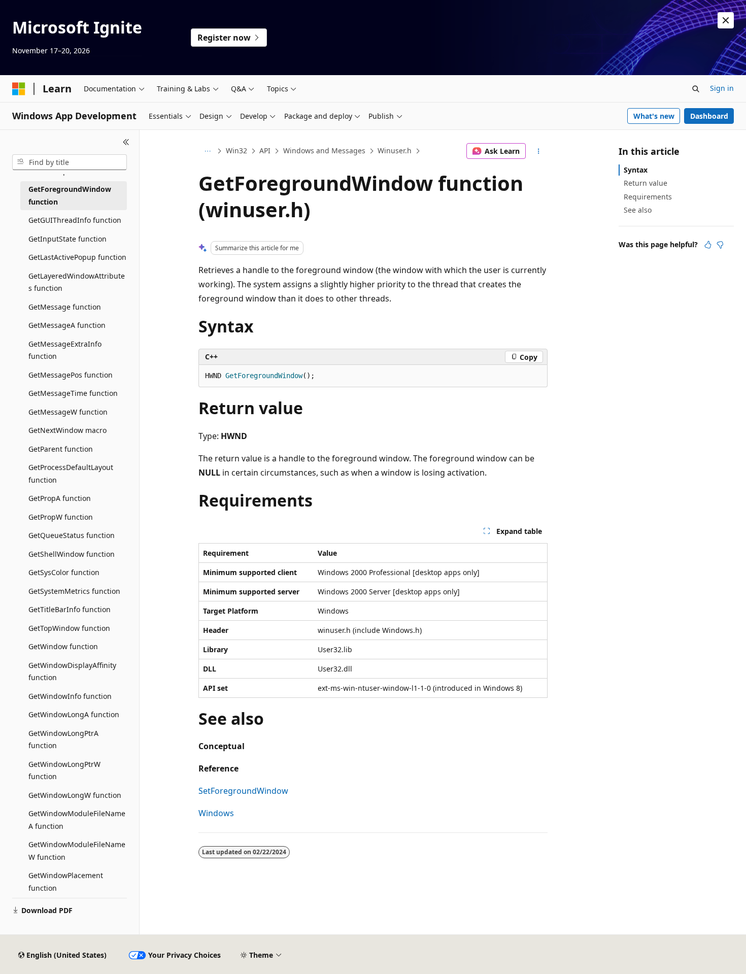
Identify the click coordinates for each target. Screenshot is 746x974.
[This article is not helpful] (720, 245)
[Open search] (696, 89)
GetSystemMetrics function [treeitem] (74, 591)
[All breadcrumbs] (207, 151)
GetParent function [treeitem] (60, 449)
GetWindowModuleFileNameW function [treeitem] (76, 850)
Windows (216, 813)
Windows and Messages (324, 150)
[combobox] (69, 162)
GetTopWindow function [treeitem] (69, 628)
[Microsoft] (18, 88)
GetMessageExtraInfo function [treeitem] (64, 350)
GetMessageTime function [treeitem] (73, 393)
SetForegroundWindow (243, 790)
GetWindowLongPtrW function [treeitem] (64, 770)
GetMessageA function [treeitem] (67, 325)
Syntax (636, 170)
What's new (653, 116)
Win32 (236, 150)
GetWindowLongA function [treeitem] (73, 714)
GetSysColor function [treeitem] (63, 572)
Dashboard (709, 116)
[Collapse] (126, 142)
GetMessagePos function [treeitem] (70, 375)
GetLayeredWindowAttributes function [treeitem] (76, 282)
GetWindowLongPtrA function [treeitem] (63, 739)
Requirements (648, 196)
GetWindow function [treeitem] (63, 646)
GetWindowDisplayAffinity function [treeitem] (72, 671)
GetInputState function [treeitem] (67, 239)
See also (638, 210)
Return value (645, 183)
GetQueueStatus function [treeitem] (71, 535)
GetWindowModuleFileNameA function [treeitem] (76, 820)
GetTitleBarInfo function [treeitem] (69, 609)
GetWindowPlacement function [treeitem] (65, 881)
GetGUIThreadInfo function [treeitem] (74, 220)
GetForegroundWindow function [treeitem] (69, 195)
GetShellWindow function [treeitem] (71, 554)
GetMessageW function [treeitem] (68, 412)
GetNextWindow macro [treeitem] (67, 430)
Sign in (722, 88)
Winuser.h (395, 150)
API (264, 150)
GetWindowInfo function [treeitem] (70, 696)
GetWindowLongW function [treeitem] (74, 795)
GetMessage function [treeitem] (64, 307)
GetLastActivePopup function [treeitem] (77, 257)
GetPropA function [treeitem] (59, 498)
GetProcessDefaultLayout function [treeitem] (70, 473)
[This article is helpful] (708, 245)
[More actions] (539, 151)
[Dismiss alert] (726, 20)
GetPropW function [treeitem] (60, 517)
